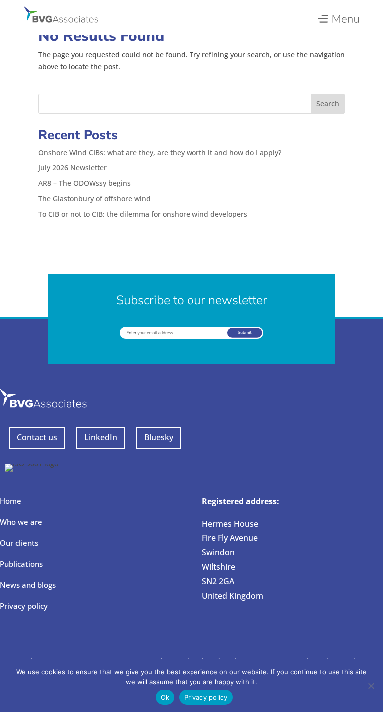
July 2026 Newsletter (72, 167)
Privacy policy (24, 606)
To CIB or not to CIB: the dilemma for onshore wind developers (142, 214)
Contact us (37, 437)
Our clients (19, 543)
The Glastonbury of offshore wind (94, 198)
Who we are (21, 522)
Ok (165, 697)
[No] (371, 686)
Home (10, 501)
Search (327, 103)
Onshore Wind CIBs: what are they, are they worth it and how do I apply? (159, 152)
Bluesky (158, 437)
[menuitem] (338, 16)
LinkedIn (100, 437)
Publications (21, 564)
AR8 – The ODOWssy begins (84, 183)
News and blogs (28, 585)
